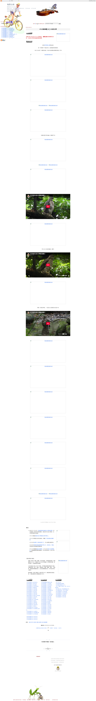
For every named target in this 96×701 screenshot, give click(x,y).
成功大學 (31, 622)
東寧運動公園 (47, 45)
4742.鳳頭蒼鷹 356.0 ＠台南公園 (32, 607)
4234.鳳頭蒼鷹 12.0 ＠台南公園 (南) (32, 586)
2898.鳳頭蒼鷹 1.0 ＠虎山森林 (46, 586)
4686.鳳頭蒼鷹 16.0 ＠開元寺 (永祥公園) (33, 595)
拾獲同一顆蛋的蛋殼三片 (39, 542)
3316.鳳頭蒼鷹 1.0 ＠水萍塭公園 (46, 595)
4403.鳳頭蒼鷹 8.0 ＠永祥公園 (61, 596)
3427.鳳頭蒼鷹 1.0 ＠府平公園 (46, 598)
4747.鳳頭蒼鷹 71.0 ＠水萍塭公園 (7, 31)
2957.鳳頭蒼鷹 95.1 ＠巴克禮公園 (61, 591)
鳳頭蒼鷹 (45, 622)
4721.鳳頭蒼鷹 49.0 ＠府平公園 (32, 603)
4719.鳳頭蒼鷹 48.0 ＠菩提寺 (31, 600)
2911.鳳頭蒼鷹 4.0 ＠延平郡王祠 (32, 582)
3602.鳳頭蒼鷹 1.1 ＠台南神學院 (46, 600)
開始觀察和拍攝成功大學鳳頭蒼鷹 (45, 530)
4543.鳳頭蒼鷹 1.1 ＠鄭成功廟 (46, 612)
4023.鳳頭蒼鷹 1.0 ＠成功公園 (46, 604)
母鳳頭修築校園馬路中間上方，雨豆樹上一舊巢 (44, 545)
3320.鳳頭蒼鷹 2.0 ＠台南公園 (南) (61, 592)
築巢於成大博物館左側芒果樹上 (41, 535)
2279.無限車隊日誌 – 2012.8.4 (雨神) (62, 590)
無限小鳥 (41, 622)
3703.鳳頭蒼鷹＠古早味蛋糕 (45, 602)
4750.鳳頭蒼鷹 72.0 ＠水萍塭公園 (7, 28)
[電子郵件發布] (48, 630)
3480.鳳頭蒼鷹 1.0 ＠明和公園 (46, 599)
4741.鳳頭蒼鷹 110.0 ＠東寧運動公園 (7, 37)
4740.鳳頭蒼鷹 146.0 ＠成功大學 (32, 619)
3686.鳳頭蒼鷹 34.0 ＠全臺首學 (61, 594)
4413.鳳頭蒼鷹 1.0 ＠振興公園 (46, 611)
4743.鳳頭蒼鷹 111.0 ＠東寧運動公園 (7, 35)
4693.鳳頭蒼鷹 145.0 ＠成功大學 (32, 617)
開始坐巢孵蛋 (39, 549)
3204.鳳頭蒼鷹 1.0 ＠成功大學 (46, 591)
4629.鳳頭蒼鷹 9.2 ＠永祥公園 (31, 591)
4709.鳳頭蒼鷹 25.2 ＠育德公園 (32, 596)
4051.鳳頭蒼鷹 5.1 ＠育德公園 (61, 595)
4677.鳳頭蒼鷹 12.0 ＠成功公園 (32, 594)
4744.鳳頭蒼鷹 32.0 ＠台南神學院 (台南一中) (9, 34)
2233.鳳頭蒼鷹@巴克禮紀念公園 (46, 582)
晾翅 (38, 622)
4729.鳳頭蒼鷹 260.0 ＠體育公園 (32, 604)
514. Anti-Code (58, 582)
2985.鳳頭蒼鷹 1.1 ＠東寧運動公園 (46, 590)
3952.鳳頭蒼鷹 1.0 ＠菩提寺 (45, 603)
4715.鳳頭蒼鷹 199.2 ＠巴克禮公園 (32, 599)
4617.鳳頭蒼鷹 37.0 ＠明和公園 (32, 590)
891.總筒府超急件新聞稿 (60, 583)
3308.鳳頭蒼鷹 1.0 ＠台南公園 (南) (46, 594)
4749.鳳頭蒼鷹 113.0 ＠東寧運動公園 (33, 612)
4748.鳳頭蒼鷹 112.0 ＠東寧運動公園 (7, 30)
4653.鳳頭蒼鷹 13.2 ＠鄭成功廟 (32, 592)
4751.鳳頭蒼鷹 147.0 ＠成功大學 (48, 29)
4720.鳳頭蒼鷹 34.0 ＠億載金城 (32, 602)
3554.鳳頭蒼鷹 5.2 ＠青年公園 (31, 583)
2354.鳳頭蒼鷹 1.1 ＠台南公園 (46, 583)
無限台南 (10, 5)
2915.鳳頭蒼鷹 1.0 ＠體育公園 (46, 587)
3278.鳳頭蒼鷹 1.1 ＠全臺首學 (46, 592)
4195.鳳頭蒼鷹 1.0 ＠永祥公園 (46, 608)
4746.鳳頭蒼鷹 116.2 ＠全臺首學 (32, 611)
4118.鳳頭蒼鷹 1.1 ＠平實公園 (46, 607)
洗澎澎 (34, 622)
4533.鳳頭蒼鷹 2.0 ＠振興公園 (31, 587)
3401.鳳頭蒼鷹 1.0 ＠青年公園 (46, 596)
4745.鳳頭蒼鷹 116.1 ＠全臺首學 (7, 33)
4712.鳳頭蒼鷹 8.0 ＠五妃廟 (31, 598)
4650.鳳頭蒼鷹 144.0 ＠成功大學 (32, 616)
